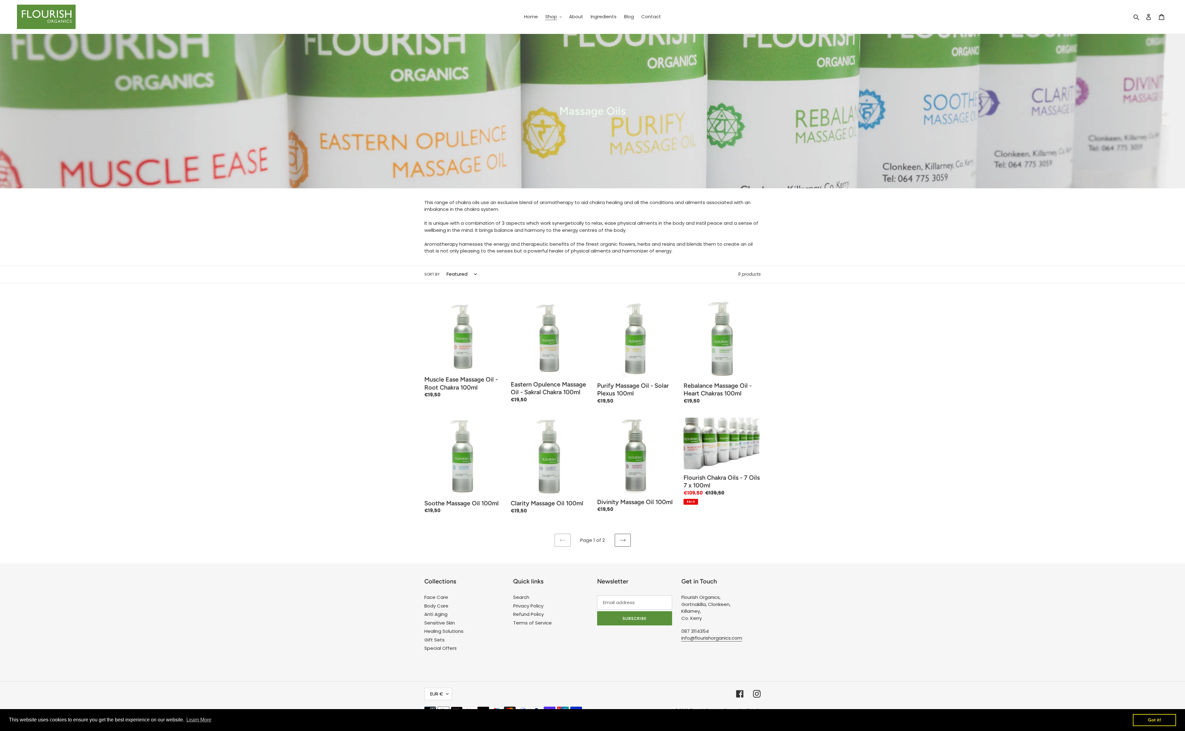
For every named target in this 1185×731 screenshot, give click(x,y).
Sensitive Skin (439, 623)
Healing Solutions (444, 631)
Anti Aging (435, 614)
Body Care (436, 606)
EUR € (436, 694)
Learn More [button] (198, 719)
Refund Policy (528, 614)
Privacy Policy (528, 606)
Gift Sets (434, 640)
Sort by (432, 274)
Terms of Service (532, 623)
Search (521, 597)
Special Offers (440, 648)
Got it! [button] (1154, 719)
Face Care (436, 597)
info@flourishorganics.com (711, 638)
